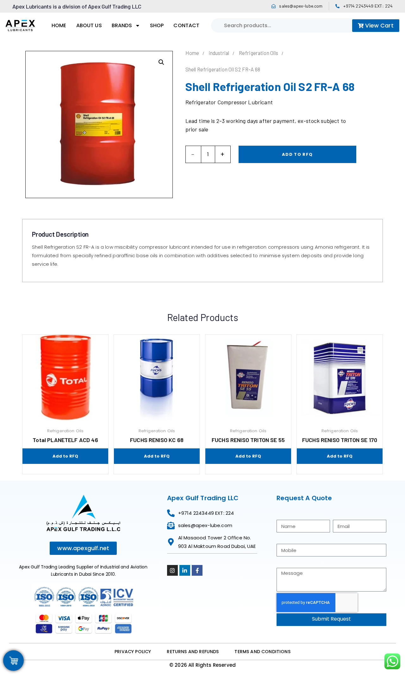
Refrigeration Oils (258, 53)
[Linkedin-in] (184, 570)
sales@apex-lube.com (300, 6)
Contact (186, 25)
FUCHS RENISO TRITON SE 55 (248, 439)
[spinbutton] (208, 154)
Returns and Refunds (193, 651)
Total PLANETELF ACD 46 (65, 439)
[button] (161, 62)
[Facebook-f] (197, 570)
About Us (89, 25)
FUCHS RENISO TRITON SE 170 (339, 439)
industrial (219, 53)
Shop (157, 25)
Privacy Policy (133, 651)
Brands (122, 25)
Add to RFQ (297, 154)
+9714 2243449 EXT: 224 (368, 6)
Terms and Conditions (262, 651)
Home (59, 25)
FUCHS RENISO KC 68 (157, 439)
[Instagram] (172, 570)
